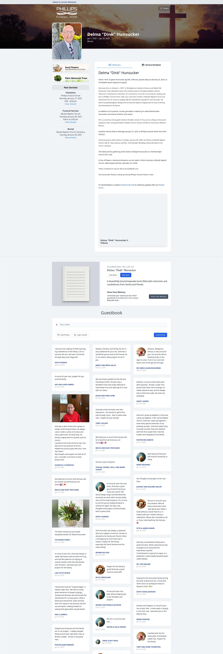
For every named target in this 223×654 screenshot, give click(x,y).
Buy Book (125, 275)
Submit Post (160, 335)
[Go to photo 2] (71, 420)
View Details (70, 104)
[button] (70, 408)
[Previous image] (54, 408)
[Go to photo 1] (70, 420)
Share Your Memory (158, 296)
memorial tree (128, 185)
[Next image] (87, 408)
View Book (113, 275)
